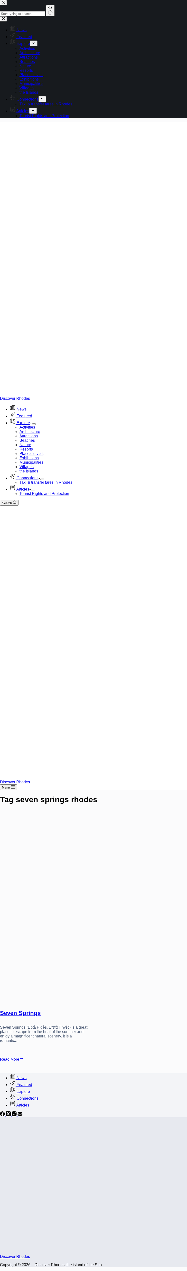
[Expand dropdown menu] (34, 424)
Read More (18, 1059)
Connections (27, 478)
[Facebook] (3, 1115)
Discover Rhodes (15, 398)
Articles (22, 489)
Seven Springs (20, 1013)
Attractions (28, 436)
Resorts (26, 449)
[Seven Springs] (45, 908)
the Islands (28, 471)
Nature (25, 445)
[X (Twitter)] (9, 1115)
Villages (26, 467)
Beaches (27, 440)
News (22, 409)
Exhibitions (29, 458)
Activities (27, 427)
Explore (23, 423)
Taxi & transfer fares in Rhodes (45, 482)
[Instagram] (15, 1115)
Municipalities (31, 462)
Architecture (29, 432)
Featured (24, 416)
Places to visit (31, 453)
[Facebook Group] (20, 1115)
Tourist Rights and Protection (44, 494)
